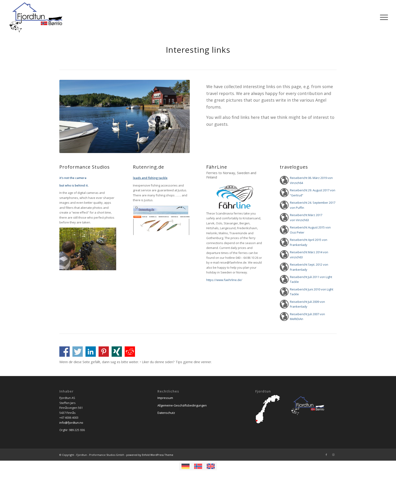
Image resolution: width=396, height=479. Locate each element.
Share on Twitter (77, 351)
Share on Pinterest (104, 351)
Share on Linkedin (90, 351)
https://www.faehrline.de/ (224, 280)
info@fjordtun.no (71, 423)
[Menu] (382, 17)
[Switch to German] (185, 466)
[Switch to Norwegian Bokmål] (198, 466)
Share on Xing (117, 351)
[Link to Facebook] (326, 454)
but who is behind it (73, 185)
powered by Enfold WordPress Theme (149, 455)
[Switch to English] (210, 466)
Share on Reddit (130, 351)
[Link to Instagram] (333, 454)
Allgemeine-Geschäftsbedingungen (182, 405)
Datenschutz (166, 413)
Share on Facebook (64, 351)
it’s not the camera (72, 178)
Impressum (165, 398)
